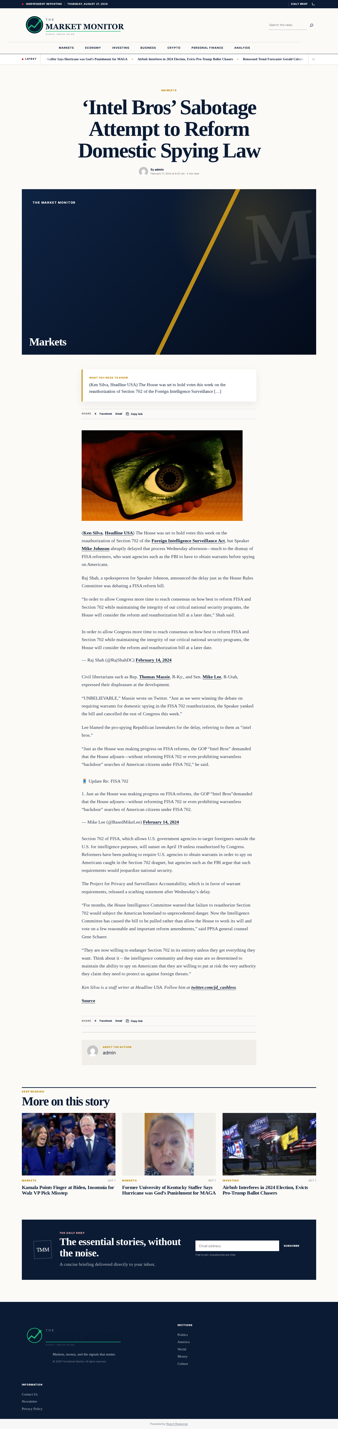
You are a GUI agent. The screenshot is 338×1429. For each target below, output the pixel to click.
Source (88, 1000)
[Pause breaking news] (312, 59)
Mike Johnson (95, 548)
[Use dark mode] (313, 4)
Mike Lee (212, 676)
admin (159, 169)
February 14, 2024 (154, 659)
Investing (231, 1180)
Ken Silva (93, 532)
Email (118, 413)
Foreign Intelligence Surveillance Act (188, 540)
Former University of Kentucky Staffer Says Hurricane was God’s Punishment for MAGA (169, 1190)
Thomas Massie (154, 676)
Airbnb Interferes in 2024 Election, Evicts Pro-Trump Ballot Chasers (162, 59)
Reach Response (177, 1424)
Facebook (106, 413)
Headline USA (119, 532)
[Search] (311, 25)
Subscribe (292, 1245)
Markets (169, 90)
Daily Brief (299, 4)
